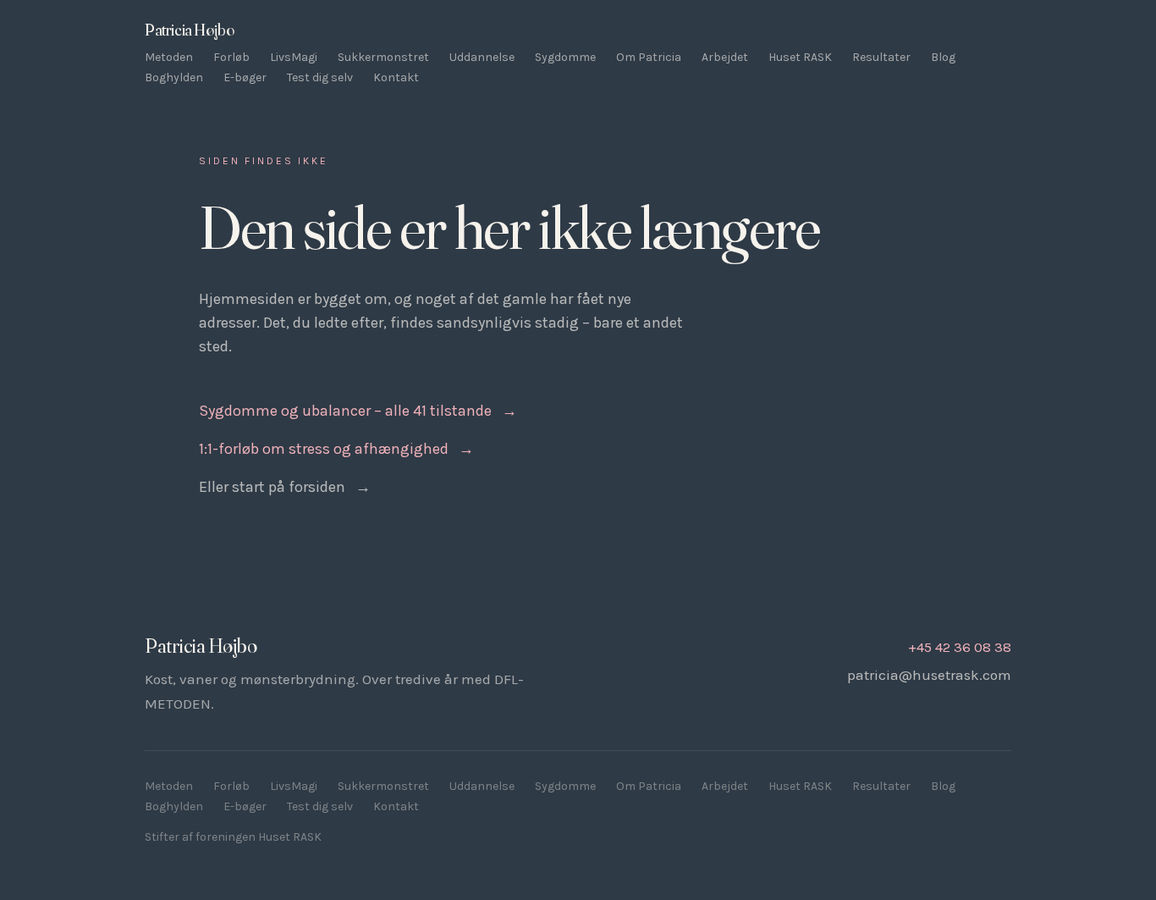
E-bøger (245, 77)
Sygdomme (565, 57)
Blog (943, 57)
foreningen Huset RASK (258, 837)
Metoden (169, 57)
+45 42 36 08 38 (959, 646)
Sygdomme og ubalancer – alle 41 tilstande (358, 410)
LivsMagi (293, 57)
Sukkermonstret (383, 57)
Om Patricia (648, 57)
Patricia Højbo (189, 29)
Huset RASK (800, 57)
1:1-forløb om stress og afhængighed (336, 448)
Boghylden (174, 77)
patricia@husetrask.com (929, 674)
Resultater (881, 57)
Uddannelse (482, 57)
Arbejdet (725, 57)
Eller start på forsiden (285, 487)
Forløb (231, 57)
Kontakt (396, 77)
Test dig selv (320, 77)
